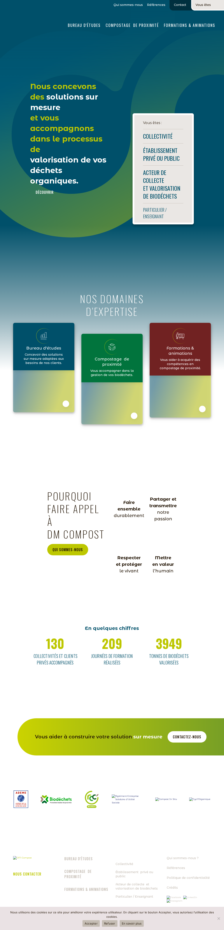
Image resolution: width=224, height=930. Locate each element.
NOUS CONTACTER (27, 874)
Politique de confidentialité (188, 878)
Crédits (172, 888)
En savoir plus (132, 923)
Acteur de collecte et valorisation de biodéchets (137, 886)
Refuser (109, 923)
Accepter (91, 923)
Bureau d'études (84, 25)
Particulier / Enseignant (134, 897)
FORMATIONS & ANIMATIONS (189, 25)
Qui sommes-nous (128, 5)
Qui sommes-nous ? (183, 858)
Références (156, 5)
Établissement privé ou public (134, 874)
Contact (180, 5)
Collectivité (124, 864)
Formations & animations (86, 889)
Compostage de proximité (132, 25)
